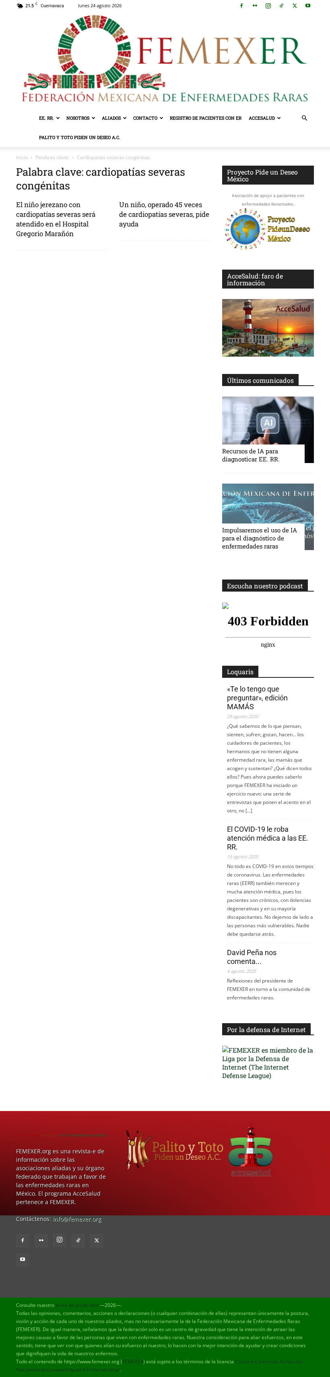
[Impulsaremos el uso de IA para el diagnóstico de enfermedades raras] (268, 517)
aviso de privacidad (77, 1305)
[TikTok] (281, 5)
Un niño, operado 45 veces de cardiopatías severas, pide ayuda (164, 214)
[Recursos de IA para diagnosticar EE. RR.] (268, 430)
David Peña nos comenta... (251, 957)
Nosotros (77, 118)
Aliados (111, 118)
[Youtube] (308, 5)
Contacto (145, 118)
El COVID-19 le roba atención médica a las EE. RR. (267, 838)
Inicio (22, 157)
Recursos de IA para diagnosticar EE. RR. (251, 455)
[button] (304, 118)
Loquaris (240, 671)
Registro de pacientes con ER (205, 118)
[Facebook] (241, 5)
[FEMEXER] (165, 59)
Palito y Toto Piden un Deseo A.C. (79, 137)
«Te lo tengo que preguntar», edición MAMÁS (257, 698)
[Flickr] (255, 5)
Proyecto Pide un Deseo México (262, 175)
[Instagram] (268, 5)
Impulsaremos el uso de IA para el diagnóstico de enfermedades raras (259, 538)
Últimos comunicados (260, 380)
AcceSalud (262, 118)
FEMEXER (132, 1361)
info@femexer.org (77, 1219)
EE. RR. (46, 118)
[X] (295, 5)
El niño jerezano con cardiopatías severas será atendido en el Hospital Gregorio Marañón (55, 219)
